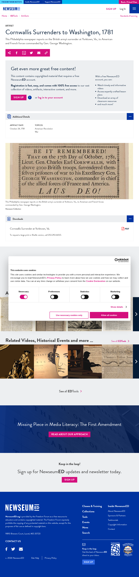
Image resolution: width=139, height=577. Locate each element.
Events (85, 522)
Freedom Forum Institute (12, 2)
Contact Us (13, 541)
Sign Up (111, 9)
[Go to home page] (14, 9)
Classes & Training (92, 506)
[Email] (21, 549)
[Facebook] (6, 549)
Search (86, 533)
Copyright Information (117, 524)
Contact (111, 529)
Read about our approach (69, 434)
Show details (117, 307)
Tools (14, 15)
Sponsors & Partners (117, 515)
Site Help (35, 558)
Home (4, 15)
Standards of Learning (128, 15)
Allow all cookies (109, 315)
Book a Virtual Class (129, 2)
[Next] (136, 314)
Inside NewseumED (118, 506)
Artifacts (25, 15)
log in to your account (50, 97)
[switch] (54, 297)
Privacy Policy (54, 278)
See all (118, 341)
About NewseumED (116, 511)
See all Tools (69, 391)
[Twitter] (13, 549)
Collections (88, 511)
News (85, 527)
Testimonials (113, 520)
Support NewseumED (52, 2)
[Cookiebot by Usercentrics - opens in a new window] (117, 260)
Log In (123, 9)
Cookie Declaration (95, 281)
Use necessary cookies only (69, 315)
